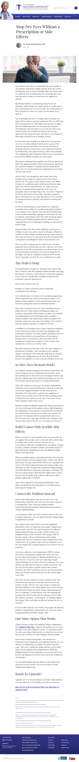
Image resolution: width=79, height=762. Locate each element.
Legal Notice (51, 747)
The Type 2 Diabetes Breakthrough (31, 745)
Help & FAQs (51, 745)
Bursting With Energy (27, 750)
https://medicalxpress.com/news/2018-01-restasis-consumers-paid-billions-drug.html (33, 712)
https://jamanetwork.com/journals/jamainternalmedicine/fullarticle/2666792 (30, 704)
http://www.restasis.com (28, 723)
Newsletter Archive (46, 16)
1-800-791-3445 (8, 740)
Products (17, 16)
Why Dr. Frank (26, 16)
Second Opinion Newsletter (29, 740)
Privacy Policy (65, 742)
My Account (68, 16)
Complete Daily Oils (26, 627)
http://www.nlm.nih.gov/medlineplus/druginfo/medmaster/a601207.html (36, 720)
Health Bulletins (58, 16)
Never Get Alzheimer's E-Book (30, 747)
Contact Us (51, 742)
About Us (50, 740)
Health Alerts (35, 16)
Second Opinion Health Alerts (30, 742)
